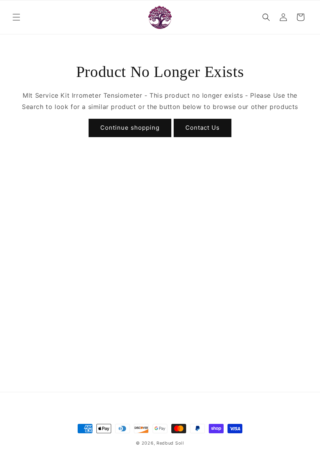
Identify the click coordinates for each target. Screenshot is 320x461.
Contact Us (202, 127)
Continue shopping (130, 127)
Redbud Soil (170, 443)
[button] (16, 17)
